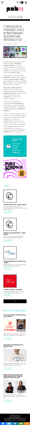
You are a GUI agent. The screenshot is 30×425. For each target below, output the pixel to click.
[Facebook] (9, 17)
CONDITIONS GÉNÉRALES (15, 417)
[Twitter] (18, 17)
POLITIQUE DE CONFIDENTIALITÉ (12, 418)
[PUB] (15, 9)
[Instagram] (12, 17)
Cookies (23, 418)
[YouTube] (21, 17)
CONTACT (15, 422)
